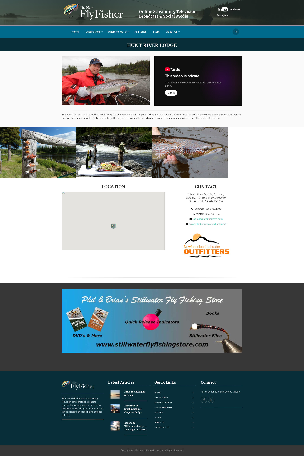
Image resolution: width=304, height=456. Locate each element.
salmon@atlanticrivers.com (208, 219)
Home (157, 392)
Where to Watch (163, 402)
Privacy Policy (162, 427)
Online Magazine (163, 407)
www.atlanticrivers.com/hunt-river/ (207, 224)
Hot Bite (159, 412)
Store (158, 417)
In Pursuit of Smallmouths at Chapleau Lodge (133, 409)
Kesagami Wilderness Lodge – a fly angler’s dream (135, 426)
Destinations (161, 397)
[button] (113, 226)
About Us (159, 422)
